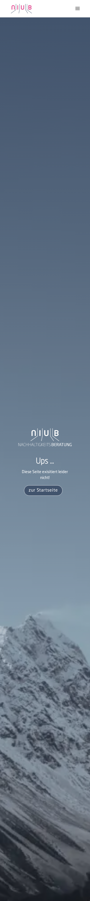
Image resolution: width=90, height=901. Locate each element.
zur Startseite (43, 490)
